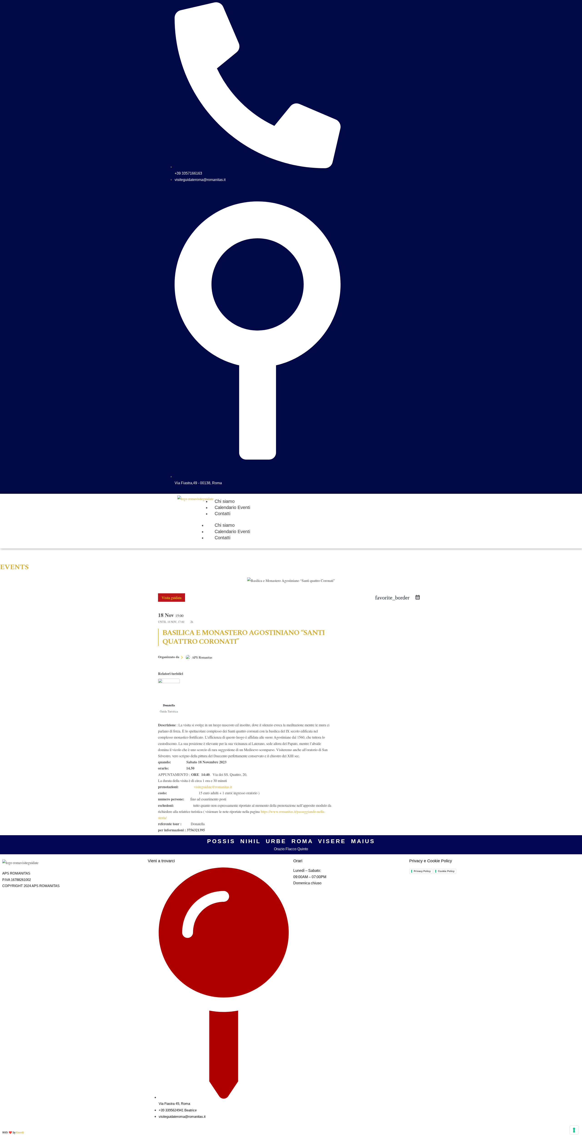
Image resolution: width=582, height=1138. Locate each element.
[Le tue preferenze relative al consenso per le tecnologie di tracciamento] (574, 1130)
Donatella (169, 705)
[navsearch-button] (412, 5)
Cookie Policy (446, 871)
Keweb (20, 1132)
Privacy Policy (422, 871)
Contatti (222, 537)
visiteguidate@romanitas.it (213, 786)
